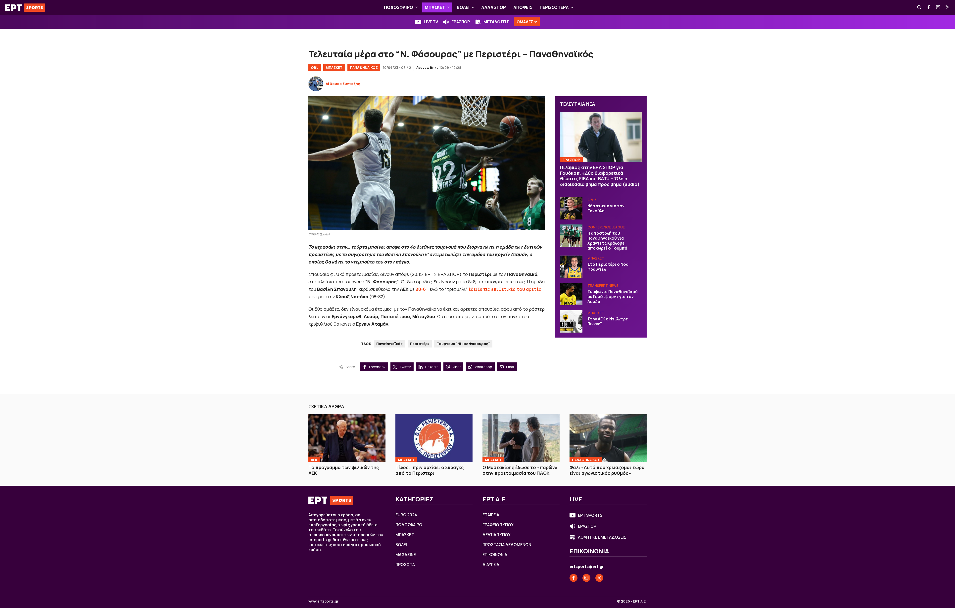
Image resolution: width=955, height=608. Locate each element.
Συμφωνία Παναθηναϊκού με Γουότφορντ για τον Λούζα (612, 296)
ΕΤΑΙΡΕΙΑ (490, 515)
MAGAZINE (405, 554)
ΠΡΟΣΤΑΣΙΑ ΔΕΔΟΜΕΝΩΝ (506, 544)
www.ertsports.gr (323, 601)
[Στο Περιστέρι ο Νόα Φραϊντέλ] (571, 267)
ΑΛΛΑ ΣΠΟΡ (493, 7)
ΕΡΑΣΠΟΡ (460, 22)
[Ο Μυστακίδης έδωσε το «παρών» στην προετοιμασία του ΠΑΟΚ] (521, 438)
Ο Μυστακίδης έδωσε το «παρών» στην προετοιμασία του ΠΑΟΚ (520, 470)
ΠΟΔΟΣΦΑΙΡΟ (398, 7)
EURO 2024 (406, 515)
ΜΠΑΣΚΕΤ (435, 7)
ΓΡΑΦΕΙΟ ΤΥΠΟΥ (498, 524)
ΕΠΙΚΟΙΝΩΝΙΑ (494, 554)
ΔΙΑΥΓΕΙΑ (490, 564)
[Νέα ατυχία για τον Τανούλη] (571, 208)
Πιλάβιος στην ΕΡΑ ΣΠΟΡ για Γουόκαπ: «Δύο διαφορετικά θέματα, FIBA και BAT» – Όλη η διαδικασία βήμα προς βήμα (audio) (600, 175)
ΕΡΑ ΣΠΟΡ (571, 159)
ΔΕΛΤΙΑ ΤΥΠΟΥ (496, 534)
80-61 (422, 289)
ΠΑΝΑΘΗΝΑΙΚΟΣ (364, 67)
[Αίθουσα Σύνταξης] (315, 83)
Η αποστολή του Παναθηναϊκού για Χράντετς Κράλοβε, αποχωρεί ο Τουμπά (607, 240)
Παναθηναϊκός (389, 343)
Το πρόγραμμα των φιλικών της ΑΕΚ (343, 470)
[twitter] (948, 7)
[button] (416, 7)
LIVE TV (431, 22)
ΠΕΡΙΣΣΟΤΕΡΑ (554, 7)
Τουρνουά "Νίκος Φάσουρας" (463, 343)
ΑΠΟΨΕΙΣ (522, 7)
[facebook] (929, 7)
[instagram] (938, 7)
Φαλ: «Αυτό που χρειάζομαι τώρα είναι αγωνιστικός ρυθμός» (607, 470)
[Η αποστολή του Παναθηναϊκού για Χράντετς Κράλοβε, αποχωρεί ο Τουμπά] (571, 235)
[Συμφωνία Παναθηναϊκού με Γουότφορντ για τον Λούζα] (571, 294)
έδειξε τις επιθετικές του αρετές (505, 289)
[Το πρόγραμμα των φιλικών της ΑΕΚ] (346, 438)
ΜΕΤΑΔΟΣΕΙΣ (496, 22)
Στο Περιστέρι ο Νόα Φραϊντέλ (607, 266)
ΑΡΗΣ (592, 199)
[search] (919, 7)
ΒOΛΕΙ (463, 7)
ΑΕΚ (314, 459)
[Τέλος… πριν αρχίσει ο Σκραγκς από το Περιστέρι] (434, 438)
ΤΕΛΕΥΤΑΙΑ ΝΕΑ (577, 104)
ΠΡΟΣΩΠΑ (405, 564)
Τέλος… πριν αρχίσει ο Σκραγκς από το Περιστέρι (429, 470)
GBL (314, 67)
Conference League (606, 227)
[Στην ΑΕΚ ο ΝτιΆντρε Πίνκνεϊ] (571, 321)
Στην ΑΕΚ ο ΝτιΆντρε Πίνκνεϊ (607, 321)
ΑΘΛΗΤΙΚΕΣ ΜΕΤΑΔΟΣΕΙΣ (602, 537)
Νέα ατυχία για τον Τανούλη (605, 208)
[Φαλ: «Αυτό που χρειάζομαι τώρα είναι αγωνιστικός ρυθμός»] (608, 438)
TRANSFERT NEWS (603, 285)
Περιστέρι (419, 343)
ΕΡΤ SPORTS (590, 515)
